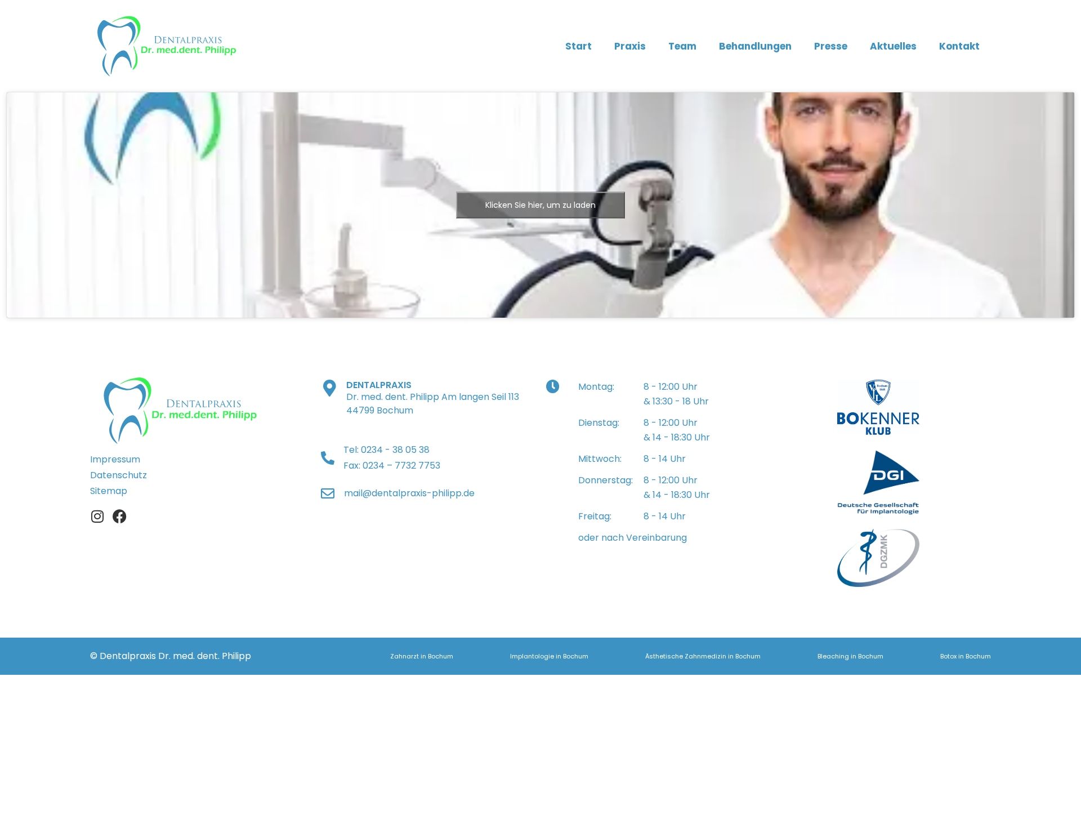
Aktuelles (893, 46)
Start (578, 46)
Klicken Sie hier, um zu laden (540, 204)
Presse (830, 46)
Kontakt (959, 46)
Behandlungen (755, 46)
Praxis (630, 46)
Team (682, 46)
